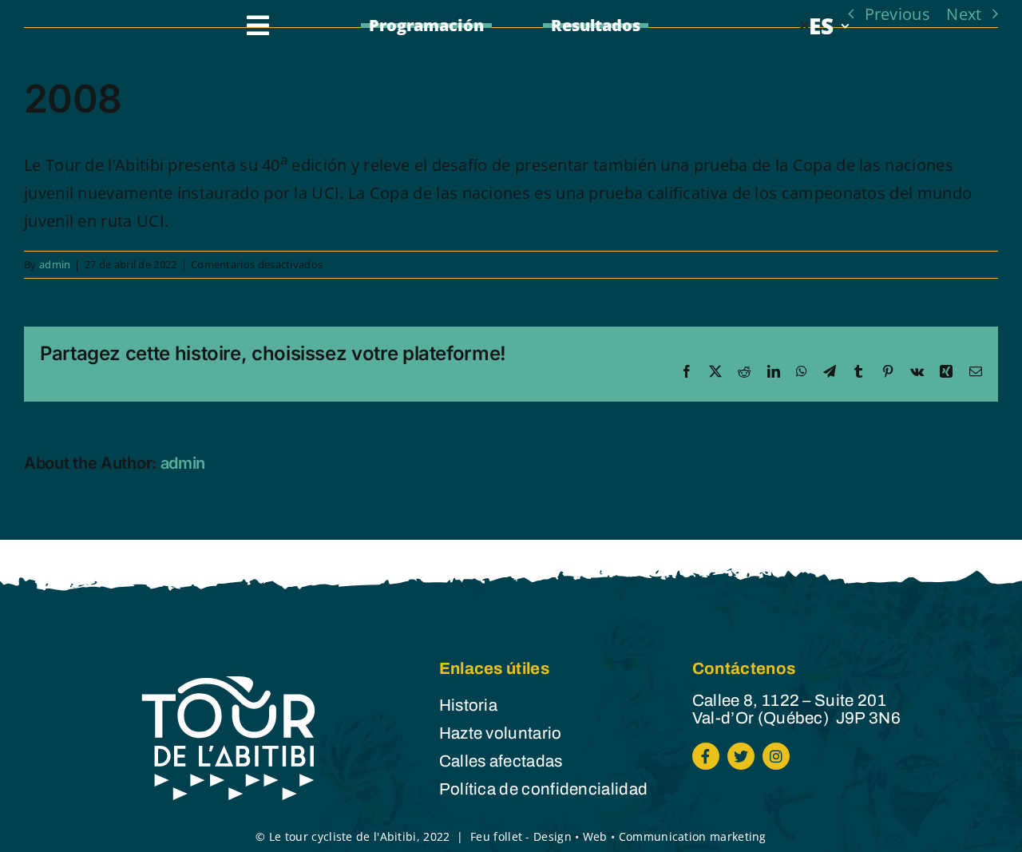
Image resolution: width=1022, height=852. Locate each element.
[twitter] (741, 756)
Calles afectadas (501, 761)
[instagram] (776, 756)
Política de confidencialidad (543, 789)
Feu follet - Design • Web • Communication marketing (618, 836)
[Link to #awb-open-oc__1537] (258, 25)
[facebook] (705, 756)
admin (55, 264)
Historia (468, 705)
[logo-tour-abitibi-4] (230, 680)
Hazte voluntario (500, 733)
